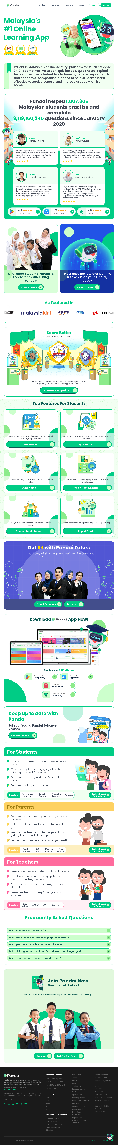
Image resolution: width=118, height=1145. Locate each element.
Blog (97, 1086)
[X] (13, 1104)
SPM (47, 1098)
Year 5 (55, 1082)
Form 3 (62, 1085)
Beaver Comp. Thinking (55, 1124)
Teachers (69, 5)
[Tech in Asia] (66, 313)
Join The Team (101, 1095)
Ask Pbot (75, 1078)
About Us (98, 1089)
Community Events (103, 1081)
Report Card (77, 1118)
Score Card (76, 1115)
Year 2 (54, 1079)
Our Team (99, 1092)
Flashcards (76, 1092)
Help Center (100, 1112)
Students (42, 5)
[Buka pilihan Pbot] (109, 1136)
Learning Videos (78, 1098)
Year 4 (48, 1082)
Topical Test (77, 1086)
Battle (74, 1081)
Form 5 (55, 1088)
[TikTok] (21, 1104)
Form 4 (48, 1088)
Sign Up (106, 5)
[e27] (112, 313)
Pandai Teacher (101, 1075)
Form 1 (48, 1085)
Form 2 (55, 1085)
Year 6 (61, 1082)
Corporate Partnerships (104, 1098)
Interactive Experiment (81, 1100)
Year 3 (60, 1079)
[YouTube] (17, 1104)
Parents (55, 5)
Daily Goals (76, 1112)
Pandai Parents (101, 1078)
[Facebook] (5, 1104)
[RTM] (24, 313)
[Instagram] (9, 1104)
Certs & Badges (78, 1106)
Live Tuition (76, 1075)
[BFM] (94, 313)
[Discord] (25, 1104)
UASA (48, 1103)
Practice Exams (78, 1089)
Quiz (74, 1083)
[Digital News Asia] (42, 313)
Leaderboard (77, 1109)
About (81, 5)
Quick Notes (77, 1095)
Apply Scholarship (102, 1100)
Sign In (94, 5)
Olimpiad (49, 1130)
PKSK (47, 1100)
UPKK (47, 1106)
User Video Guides (102, 1106)
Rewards (75, 1103)
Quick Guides (100, 1109)
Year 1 (48, 1079)
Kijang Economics (53, 1127)
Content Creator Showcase (79, 1122)
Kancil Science (51, 1121)
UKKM (48, 1109)
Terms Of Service (95, 1140)
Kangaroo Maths (52, 1118)
